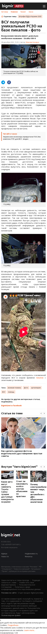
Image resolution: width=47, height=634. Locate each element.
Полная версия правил (11, 615)
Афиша (4, 553)
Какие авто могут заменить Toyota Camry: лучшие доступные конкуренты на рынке (7, 491)
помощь (11, 392)
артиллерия (36, 388)
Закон (31, 12)
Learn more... (29, 630)
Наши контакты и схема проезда (15, 580)
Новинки (14, 12)
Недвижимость (31, 553)
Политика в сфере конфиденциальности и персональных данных (20, 588)
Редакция (36, 580)
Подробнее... (13, 625)
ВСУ (3, 392)
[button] (41, 413)
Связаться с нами (8, 582)
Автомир (4, 12)
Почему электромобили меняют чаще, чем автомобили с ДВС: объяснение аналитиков (38, 493)
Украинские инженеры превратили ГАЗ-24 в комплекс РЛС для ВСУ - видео (21, 138)
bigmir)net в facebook (11, 405)
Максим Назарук (32, 42)
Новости (5, 556)
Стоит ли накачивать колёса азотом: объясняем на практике (22, 489)
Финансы (28, 556)
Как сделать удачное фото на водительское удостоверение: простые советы (21, 453)
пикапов (39, 377)
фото (26, 388)
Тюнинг (23, 12)
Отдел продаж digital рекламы (30, 593)
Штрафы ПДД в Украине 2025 (30, 16)
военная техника (14, 388)
